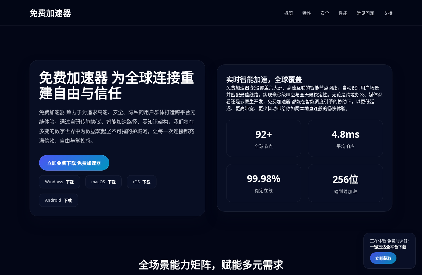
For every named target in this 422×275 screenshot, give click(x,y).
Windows (59, 182)
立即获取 (383, 258)
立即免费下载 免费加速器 (74, 163)
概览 (288, 13)
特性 (306, 13)
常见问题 (365, 13)
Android (58, 200)
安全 (324, 13)
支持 (388, 13)
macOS (103, 182)
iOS (141, 182)
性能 (342, 13)
